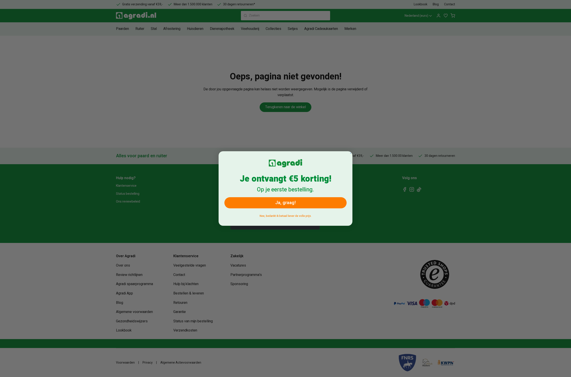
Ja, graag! (285, 202)
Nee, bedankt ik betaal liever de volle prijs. (286, 216)
